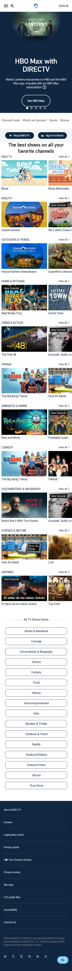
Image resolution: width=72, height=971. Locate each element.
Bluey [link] (4, 188)
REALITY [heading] (7, 198)
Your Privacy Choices (19, 859)
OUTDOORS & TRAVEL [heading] (15, 240)
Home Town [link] (56, 313)
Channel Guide (10, 120)
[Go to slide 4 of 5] (40, 108)
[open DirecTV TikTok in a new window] (45, 956)
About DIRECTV (12, 809)
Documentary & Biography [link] (36, 652)
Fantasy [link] (36, 672)
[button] (6, 6)
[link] (24, 173)
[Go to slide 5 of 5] (45, 108)
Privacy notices (12, 872)
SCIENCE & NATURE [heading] (13, 530)
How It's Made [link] (57, 396)
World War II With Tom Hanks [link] (19, 521)
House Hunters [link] (10, 230)
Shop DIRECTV (21, 135)
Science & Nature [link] (36, 755)
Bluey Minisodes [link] (58, 188)
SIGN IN (63, 6)
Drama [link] (36, 662)
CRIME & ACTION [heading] (12, 323)
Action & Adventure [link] (36, 631)
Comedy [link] (36, 641)
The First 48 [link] (8, 355)
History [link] (36, 693)
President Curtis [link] (58, 438)
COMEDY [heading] (7, 447)
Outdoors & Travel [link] (36, 734)
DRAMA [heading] (6, 364)
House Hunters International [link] (18, 272)
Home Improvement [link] (36, 703)
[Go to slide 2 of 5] (31, 108)
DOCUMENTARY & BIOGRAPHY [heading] (21, 489)
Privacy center (11, 847)
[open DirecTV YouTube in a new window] (37, 956)
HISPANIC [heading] (7, 572)
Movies (64, 120)
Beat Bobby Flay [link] (11, 313)
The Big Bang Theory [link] (14, 396)
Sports (53, 120)
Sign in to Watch (55, 135)
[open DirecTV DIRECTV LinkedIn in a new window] (5, 956)
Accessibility (10, 909)
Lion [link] (51, 562)
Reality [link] (36, 744)
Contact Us (10, 922)
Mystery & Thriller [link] (36, 724)
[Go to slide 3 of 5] (36, 108)
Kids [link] (36, 713)
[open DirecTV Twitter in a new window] (21, 956)
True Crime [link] (36, 785)
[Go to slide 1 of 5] (27, 108)
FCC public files (12, 897)
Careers (8, 822)
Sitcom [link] (36, 775)
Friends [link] (53, 479)
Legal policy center (14, 834)
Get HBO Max (36, 101)
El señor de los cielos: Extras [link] (18, 604)
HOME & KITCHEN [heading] (12, 281)
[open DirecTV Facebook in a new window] (13, 956)
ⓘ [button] (44, 87)
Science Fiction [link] (36, 765)
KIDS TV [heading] (6, 157)
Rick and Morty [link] (10, 438)
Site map (8, 884)
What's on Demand (34, 120)
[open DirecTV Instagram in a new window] (29, 956)
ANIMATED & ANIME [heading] (14, 406)
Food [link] (36, 682)
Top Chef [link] (54, 604)
